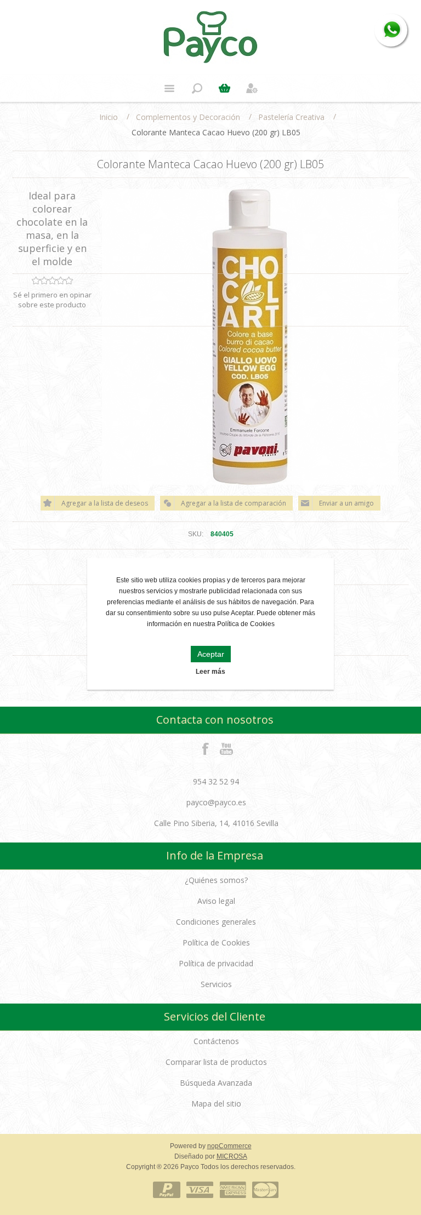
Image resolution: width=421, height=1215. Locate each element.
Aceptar (210, 654)
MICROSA (232, 1156)
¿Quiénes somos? (216, 880)
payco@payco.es (216, 802)
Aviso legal (216, 901)
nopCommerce (229, 1146)
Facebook (205, 748)
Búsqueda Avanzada (216, 1083)
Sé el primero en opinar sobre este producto (52, 300)
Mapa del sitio (216, 1103)
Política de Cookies (216, 942)
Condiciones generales (216, 921)
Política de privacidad (216, 963)
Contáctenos (216, 1041)
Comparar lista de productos (216, 1062)
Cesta (224, 88)
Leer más (210, 671)
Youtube (227, 748)
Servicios (216, 984)
